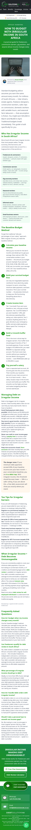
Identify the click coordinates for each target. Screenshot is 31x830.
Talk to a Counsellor (18, 822)
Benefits (10, 9)
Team (5, 9)
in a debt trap (11, 474)
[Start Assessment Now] (26, 825)
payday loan (11, 436)
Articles (25, 9)
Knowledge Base (18, 10)
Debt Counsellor (9, 822)
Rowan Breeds (19, 79)
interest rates (19, 581)
